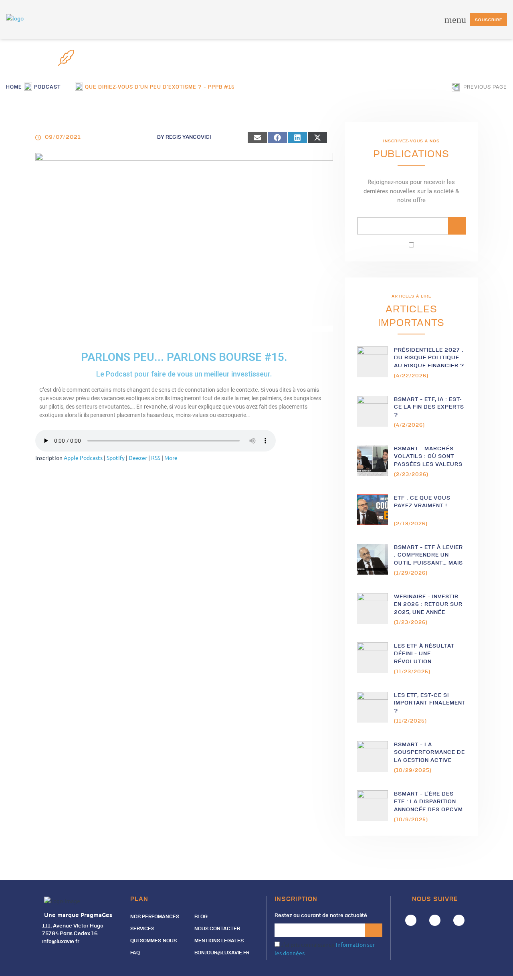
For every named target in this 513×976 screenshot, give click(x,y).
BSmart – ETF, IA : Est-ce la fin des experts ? (429, 407)
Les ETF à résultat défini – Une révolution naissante (424, 654)
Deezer (138, 457)
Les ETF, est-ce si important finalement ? (430, 703)
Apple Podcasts (83, 457)
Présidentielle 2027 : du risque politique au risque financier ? (429, 358)
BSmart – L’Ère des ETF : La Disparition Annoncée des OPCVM (428, 802)
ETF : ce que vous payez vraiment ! (422, 502)
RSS (155, 457)
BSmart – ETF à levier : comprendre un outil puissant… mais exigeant (428, 555)
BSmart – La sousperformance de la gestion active (429, 752)
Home (14, 87)
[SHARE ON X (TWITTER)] (317, 138)
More (171, 457)
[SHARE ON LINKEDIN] (297, 138)
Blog (201, 917)
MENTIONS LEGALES (219, 941)
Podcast (47, 87)
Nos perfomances (154, 917)
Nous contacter (217, 929)
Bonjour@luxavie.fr (221, 953)
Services (142, 929)
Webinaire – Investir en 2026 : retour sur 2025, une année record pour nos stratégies (428, 605)
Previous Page (484, 87)
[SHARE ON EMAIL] (257, 138)
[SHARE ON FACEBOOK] (277, 138)
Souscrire (488, 20)
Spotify (116, 457)
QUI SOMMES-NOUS (153, 941)
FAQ (135, 953)
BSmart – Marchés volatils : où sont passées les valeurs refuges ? (428, 457)
